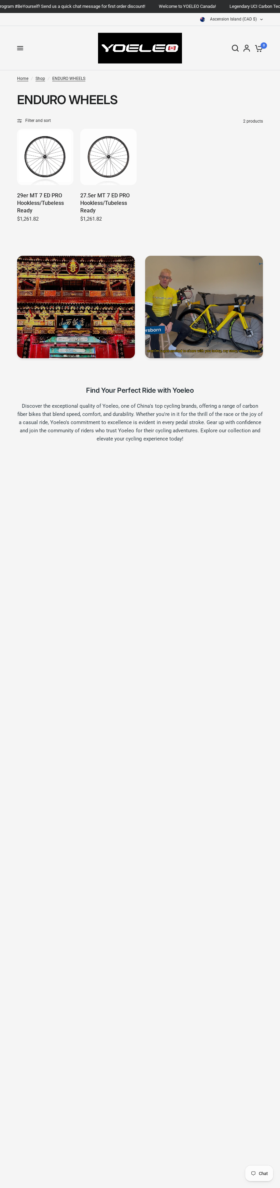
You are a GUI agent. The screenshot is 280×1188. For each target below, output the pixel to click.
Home (22, 78)
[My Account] (246, 48)
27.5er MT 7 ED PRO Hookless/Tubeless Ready (105, 203)
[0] (257, 48)
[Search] (235, 48)
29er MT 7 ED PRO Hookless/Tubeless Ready (40, 203)
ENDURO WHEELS (68, 78)
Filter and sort (38, 120)
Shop (40, 78)
